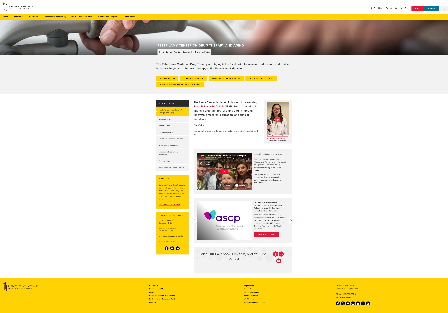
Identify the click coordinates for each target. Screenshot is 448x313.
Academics (18, 17)
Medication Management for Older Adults (180, 84)
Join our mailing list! (167, 241)
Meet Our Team (165, 119)
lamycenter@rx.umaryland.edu (171, 236)
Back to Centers (167, 103)
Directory (398, 8)
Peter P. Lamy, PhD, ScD (209, 106)
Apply (418, 9)
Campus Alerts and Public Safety (162, 295)
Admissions (34, 17)
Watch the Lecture (266, 234)
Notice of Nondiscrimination (255, 302)
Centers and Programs (108, 17)
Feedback (247, 289)
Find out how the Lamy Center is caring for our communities (277, 137)
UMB (373, 8)
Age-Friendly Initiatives (168, 145)
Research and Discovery (55, 17)
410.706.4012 (346, 297)
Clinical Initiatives (166, 132)
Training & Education (194, 78)
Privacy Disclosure (251, 295)
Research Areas (167, 78)
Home (161, 52)
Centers (169, 52)
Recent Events (164, 126)
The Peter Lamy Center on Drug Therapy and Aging (171, 111)
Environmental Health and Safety (162, 299)
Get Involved (129, 17)
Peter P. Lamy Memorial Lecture (171, 168)
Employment (249, 286)
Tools (407, 8)
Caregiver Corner (166, 161)
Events (389, 8)
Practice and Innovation (82, 17)
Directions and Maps (157, 289)
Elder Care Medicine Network (226, 78)
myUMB (152, 302)
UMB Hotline (249, 299)
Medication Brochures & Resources (168, 153)
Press (151, 292)
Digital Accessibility (251, 292)
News (380, 8)
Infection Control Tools (261, 78)
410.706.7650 (349, 294)
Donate (431, 9)
